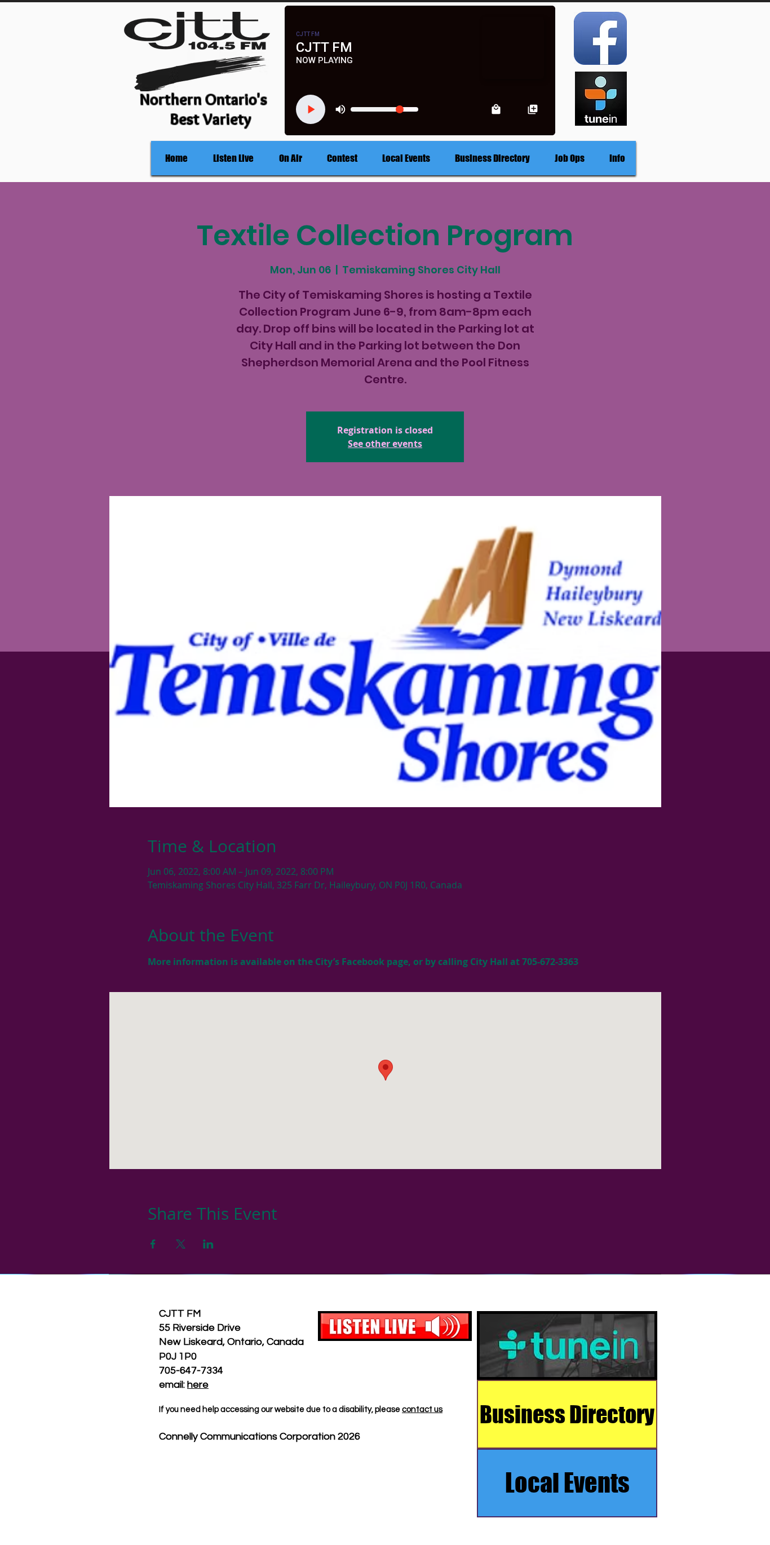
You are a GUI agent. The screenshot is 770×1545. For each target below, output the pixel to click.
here (198, 1384)
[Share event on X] (180, 1244)
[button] (290, 158)
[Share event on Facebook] (153, 1244)
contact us (422, 1409)
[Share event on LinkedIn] (208, 1244)
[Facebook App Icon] (600, 38)
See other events (385, 443)
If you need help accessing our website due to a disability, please (280, 1409)
